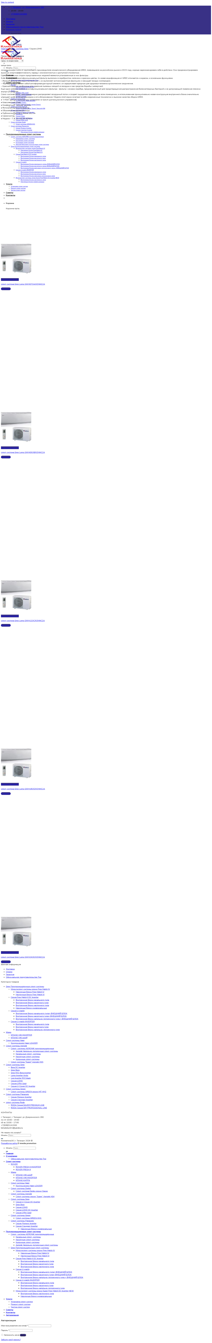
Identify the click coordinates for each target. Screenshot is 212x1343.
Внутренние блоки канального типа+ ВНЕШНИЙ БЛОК (40, 164)
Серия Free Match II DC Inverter (26, 154)
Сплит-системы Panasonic (20, 126)
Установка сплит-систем (19, 186)
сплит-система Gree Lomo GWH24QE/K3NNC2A (23, 957)
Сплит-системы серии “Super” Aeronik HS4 (30, 108)
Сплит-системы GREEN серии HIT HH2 (28, 1091)
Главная (4, 48)
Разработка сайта (9, 1143)
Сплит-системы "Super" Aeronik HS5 (27, 1062)
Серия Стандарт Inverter (24, 130)
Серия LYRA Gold (22, 120)
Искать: (9, 68)
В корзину (6, 288)
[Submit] (2, 1138)
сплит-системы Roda (15, 1102)
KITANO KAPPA (23, 1180)
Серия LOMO (20, 116)
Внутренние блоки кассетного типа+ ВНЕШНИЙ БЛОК (40, 166)
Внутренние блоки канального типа (33, 156)
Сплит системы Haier (15, 1040)
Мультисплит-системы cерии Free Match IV (30, 148)
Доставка (10, 19)
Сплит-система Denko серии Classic (32, 1191)
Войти (23, 1335)
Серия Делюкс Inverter (23, 128)
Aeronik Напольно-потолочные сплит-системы (32, 144)
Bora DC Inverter (18, 1067)
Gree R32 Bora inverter (21, 1072)
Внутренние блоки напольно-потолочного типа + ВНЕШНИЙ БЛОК (45, 168)
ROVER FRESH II (23, 1169)
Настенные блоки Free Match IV (32, 152)
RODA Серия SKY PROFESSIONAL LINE (29, 1108)
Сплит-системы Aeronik (16, 1046)
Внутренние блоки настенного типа (33, 160)
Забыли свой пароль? (11, 1339)
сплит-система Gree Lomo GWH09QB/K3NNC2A (23, 452)
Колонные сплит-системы (25, 142)
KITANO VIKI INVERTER (21, 1035)
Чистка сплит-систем (18, 190)
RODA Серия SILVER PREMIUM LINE (27, 1105)
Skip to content (7, 2)
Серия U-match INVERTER (25, 170)
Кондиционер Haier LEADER (24, 1043)
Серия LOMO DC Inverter (27, 1210)
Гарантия (10, 24)
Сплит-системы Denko (21, 1188)
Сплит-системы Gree (19, 48)
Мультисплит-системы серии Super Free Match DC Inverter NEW (37, 178)
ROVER (14, 1164)
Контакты (10, 195)
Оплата (9, 21)
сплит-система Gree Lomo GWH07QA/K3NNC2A (23, 284)
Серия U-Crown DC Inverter (23, 1086)
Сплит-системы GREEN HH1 (25, 124)
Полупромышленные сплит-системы (23, 134)
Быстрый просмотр (10, 279)
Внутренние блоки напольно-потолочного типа (38, 176)
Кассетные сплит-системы (25, 141)
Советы (9, 192)
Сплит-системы (13, 1161)
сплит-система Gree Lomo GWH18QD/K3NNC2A (23, 789)
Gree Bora (15, 1070)
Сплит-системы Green (18, 122)
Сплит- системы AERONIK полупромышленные (27, 137)
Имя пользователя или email (14, 1325)
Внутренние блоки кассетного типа (33, 158)
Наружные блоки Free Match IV (31, 150)
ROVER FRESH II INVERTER (28, 1167)
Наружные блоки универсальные (32, 132)
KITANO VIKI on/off (22, 93)
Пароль (5, 1330)
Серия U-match (21, 162)
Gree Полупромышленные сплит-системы (25, 146)
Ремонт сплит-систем (18, 188)
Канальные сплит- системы (25, 139)
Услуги (9, 184)
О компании (11, 1156)
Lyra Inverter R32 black (21, 1078)
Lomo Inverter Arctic (19, 1075)
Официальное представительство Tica (24, 27)
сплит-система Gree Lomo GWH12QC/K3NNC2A (23, 620)
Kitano (8, 1032)
